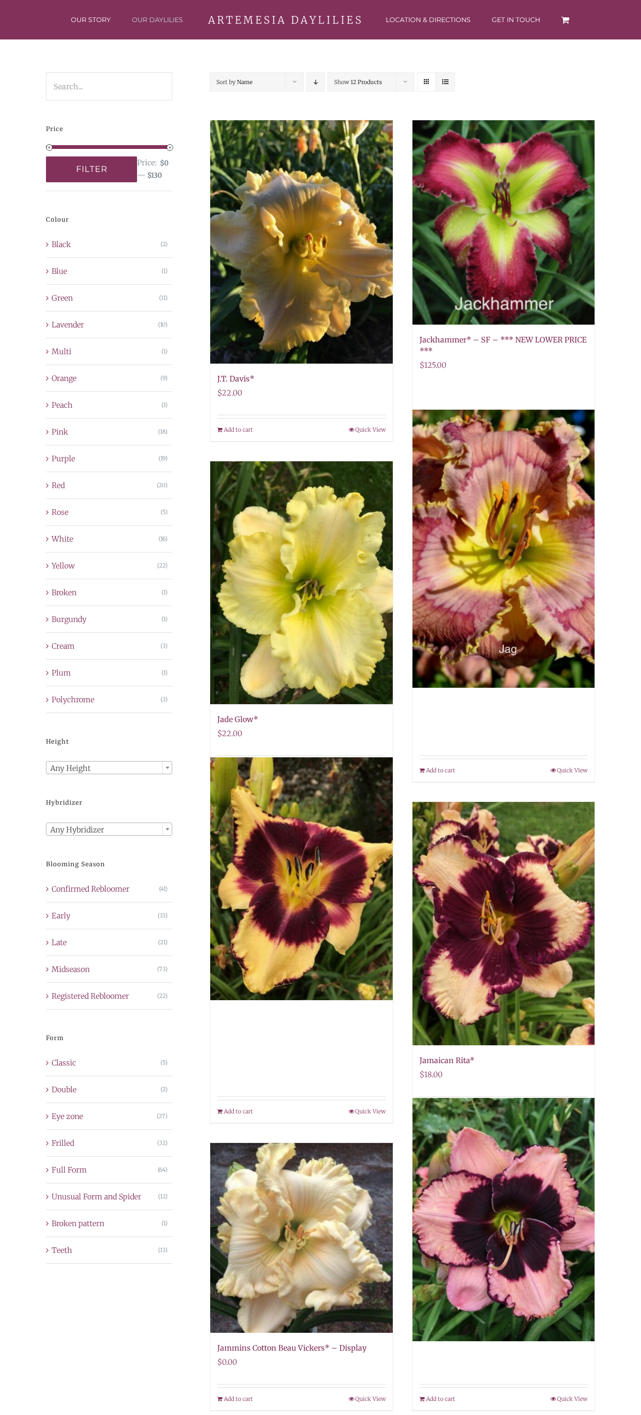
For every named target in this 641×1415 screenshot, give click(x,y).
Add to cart (238, 429)
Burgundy (69, 619)
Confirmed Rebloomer (91, 889)
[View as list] (445, 82)
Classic (64, 1062)
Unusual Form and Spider (96, 1196)
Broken (64, 592)
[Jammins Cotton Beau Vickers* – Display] (301, 1238)
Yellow (63, 565)
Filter (91, 169)
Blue (59, 271)
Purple (63, 458)
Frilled (63, 1143)
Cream (63, 646)
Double (64, 1089)
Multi (61, 351)
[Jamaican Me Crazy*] (301, 878)
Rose (60, 512)
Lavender (68, 324)
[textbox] (109, 768)
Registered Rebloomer (90, 996)
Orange (64, 378)
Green (62, 298)
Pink (60, 431)
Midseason (71, 969)
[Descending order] (315, 82)
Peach (62, 405)
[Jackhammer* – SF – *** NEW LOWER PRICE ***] (503, 222)
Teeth (62, 1250)
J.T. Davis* (235, 378)
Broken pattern (78, 1223)
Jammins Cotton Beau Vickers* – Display (291, 1348)
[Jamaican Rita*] (503, 923)
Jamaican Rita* (447, 1060)
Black (61, 244)
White (62, 539)
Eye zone (67, 1116)
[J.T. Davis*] (301, 242)
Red (58, 485)
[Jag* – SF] (503, 549)
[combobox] (109, 767)
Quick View (370, 429)
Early (61, 915)
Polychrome (73, 699)
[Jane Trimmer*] (503, 1220)
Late (59, 942)
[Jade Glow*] (301, 583)
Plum (61, 672)
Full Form (69, 1169)
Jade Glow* (237, 719)
